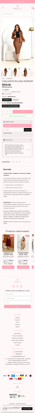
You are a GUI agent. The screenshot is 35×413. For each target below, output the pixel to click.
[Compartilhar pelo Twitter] (16, 161)
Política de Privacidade (18, 340)
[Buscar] (31, 13)
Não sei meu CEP (7, 132)
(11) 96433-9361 (19, 351)
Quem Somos (17, 333)
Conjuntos (17, 320)
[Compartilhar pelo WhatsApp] (11, 161)
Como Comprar (17, 342)
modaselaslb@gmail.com (18, 356)
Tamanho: (8, 96)
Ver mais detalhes (7, 93)
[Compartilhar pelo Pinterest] (19, 161)
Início (3, 78)
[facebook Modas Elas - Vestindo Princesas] (17, 286)
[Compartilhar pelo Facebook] (14, 161)
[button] (17, 116)
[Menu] (3, 7)
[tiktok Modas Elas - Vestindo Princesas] (21, 286)
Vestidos (17, 317)
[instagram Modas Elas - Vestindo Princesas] (14, 286)
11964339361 (18, 354)
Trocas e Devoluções (17, 335)
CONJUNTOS (9, 78)
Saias (17, 322)
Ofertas (17, 326)
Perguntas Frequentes (17, 338)
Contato (17, 345)
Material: (12, 103)
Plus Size (17, 324)
